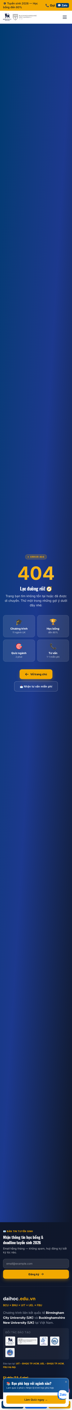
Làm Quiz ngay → (36, 1399)
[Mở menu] (64, 17)
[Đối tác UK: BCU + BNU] (19, 17)
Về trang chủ (38, 674)
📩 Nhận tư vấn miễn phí (36, 686)
